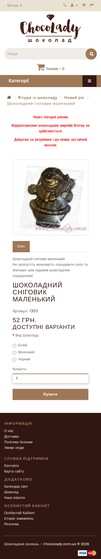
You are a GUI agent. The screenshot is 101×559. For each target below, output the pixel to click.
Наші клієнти (14, 498)
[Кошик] (84, 5)
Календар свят (16, 486)
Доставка (11, 436)
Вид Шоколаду (27, 335)
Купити (50, 394)
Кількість (19, 369)
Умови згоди (14, 448)
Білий (22, 345)
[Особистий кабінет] (74, 5)
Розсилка (11, 524)
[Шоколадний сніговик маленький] (50, 197)
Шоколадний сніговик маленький (41, 103)
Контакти (11, 466)
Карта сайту (14, 471)
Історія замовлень (18, 518)
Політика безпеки (18, 442)
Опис (21, 246)
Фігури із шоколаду (38, 97)
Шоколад (11, 492)
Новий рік (74, 97)
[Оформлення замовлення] (92, 5)
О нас (8, 431)
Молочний (26, 352)
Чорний (24, 359)
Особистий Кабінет (19, 513)
